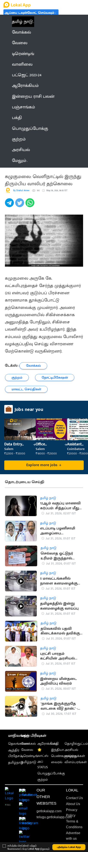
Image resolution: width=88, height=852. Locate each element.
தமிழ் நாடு (22, 21)
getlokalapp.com (49, 811)
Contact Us (74, 798)
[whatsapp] (30, 205)
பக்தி (55, 744)
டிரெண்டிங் (29, 756)
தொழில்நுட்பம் (76, 744)
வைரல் (56, 762)
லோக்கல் (28, 744)
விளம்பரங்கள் (76, 762)
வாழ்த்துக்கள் (75, 756)
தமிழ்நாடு (15, 763)
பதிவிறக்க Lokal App (69, 847)
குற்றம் (42, 780)
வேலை (27, 750)
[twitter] (20, 205)
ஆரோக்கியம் (47, 744)
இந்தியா (57, 750)
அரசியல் (71, 750)
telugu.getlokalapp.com (54, 817)
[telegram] (10, 205)
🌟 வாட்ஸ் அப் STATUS (42, 758)
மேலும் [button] (19, 160)
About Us (73, 804)
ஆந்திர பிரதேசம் (15, 753)
